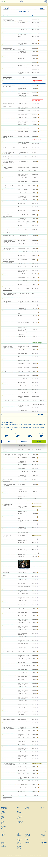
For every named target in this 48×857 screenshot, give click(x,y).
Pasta (18, 836)
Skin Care (43, 834)
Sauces (18, 840)
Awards (2, 816)
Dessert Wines (20, 822)
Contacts (2, 817)
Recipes (2, 818)
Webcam (2, 822)
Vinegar (42, 807)
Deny (9, 441)
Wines (18, 807)
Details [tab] (24, 418)
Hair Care (43, 838)
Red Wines (19, 810)
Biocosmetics (43, 831)
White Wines (19, 816)
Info (18, 808)
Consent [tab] (8, 418)
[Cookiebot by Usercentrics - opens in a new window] (37, 414)
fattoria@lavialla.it (29, 855)
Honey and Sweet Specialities (19, 847)
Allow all (39, 441)
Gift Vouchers (44, 842)
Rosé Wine (19, 812)
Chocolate (19, 850)
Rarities (18, 811)
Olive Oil (27, 807)
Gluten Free (19, 839)
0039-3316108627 (39, 855)
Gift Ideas (27, 831)
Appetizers (19, 835)
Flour (18, 838)
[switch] (18, 436)
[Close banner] (46, 414)
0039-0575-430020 (10, 855)
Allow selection (24, 441)
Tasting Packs (27, 836)
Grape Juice (27, 845)
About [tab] (39, 418)
